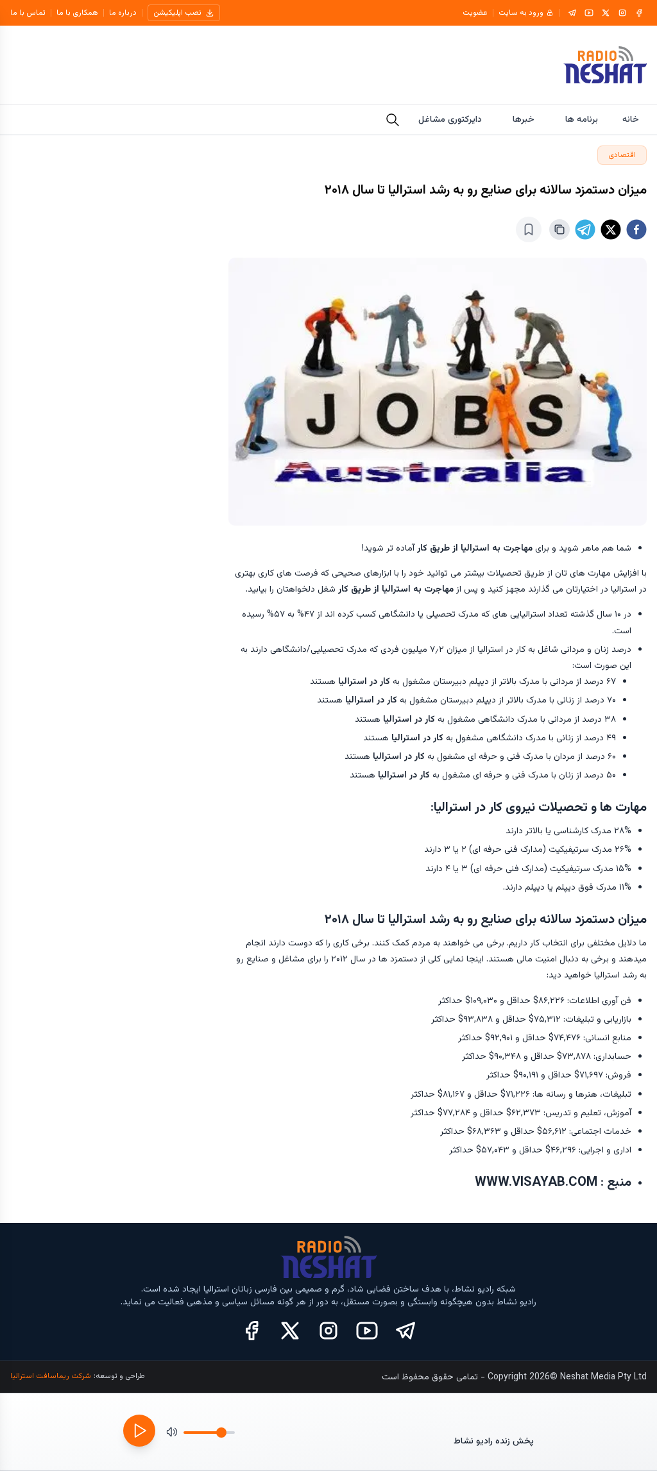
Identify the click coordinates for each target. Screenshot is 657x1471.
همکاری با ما (77, 13)
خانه (630, 120)
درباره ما (123, 13)
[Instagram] (622, 13)
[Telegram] (572, 13)
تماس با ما (28, 13)
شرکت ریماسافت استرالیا (50, 1376)
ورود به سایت (521, 13)
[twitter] (611, 229)
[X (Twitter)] (290, 1330)
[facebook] (636, 229)
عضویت (475, 13)
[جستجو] (392, 119)
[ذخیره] (529, 229)
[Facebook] (639, 13)
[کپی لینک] (559, 229)
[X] (605, 13)
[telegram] (585, 229)
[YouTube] (589, 13)
